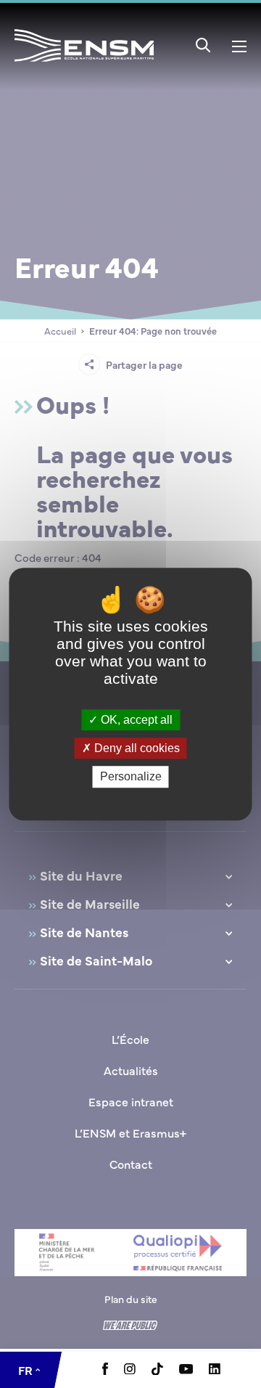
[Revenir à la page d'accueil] (84, 64)
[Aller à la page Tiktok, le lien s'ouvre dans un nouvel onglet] (157, 1370)
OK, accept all (135, 720)
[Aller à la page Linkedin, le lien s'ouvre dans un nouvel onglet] (214, 1370)
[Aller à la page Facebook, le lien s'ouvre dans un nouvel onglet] (105, 1370)
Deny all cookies (135, 748)
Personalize (131, 777)
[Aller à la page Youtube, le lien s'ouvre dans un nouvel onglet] (186, 1370)
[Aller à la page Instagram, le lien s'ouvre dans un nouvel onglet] (130, 1370)
